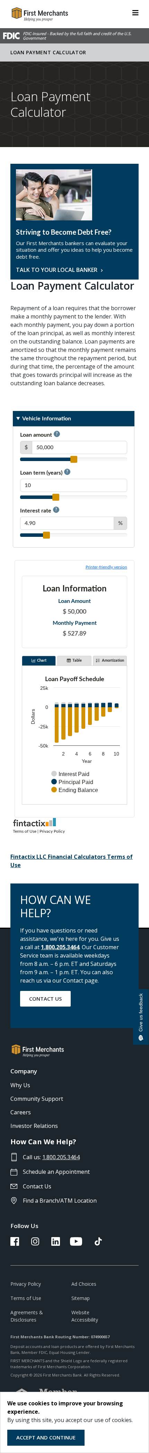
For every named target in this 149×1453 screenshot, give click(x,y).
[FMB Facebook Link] (14, 1244)
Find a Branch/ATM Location (60, 1200)
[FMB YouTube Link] (76, 1244)
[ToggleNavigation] (135, 12)
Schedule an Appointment (56, 1172)
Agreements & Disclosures (26, 1316)
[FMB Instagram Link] (35, 1244)
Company (23, 1071)
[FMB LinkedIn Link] (55, 1244)
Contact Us (45, 998)
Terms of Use (25, 1298)
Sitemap (80, 1298)
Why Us (20, 1085)
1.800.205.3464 (60, 947)
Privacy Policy (25, 1284)
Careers (20, 1112)
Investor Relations (34, 1126)
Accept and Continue (46, 1437)
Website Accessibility (84, 1316)
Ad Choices (83, 1284)
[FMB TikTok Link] (98, 1244)
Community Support (36, 1099)
